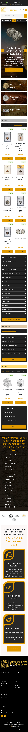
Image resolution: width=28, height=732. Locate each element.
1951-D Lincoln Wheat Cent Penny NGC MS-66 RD (7, 144)
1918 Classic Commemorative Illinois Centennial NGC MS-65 (7, 208)
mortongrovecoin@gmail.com (10, 712)
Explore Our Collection (14, 70)
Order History (4, 685)
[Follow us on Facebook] (2, 716)
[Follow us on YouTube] (5, 716)
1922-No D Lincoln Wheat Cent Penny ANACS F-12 (20, 177)
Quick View (7, 154)
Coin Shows (18, 685)
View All (12, 87)
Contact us (3, 681)
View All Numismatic (14, 319)
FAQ (16, 683)
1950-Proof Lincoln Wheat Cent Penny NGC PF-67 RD (7, 239)
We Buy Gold (20, 20)
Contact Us (14, 649)
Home (14, 20)
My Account (4, 683)
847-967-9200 (5, 4)
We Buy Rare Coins (5, 702)
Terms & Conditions (19, 688)
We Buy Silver (4, 700)
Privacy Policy (18, 690)
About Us (17, 681)
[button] (11, 76)
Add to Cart (7, 158)
